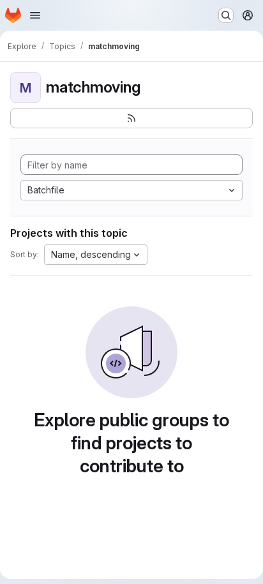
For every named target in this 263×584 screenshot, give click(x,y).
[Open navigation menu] (35, 15)
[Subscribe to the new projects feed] (131, 118)
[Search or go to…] (226, 15)
